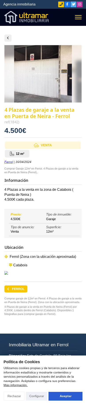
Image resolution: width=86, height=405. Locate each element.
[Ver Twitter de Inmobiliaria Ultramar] (73, 4)
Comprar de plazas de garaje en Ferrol (7, 38)
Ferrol (8, 162)
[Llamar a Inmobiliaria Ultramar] (61, 4)
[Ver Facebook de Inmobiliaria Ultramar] (67, 4)
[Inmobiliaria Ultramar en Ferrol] (26, 17)
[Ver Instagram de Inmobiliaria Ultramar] (79, 4)
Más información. (16, 385)
